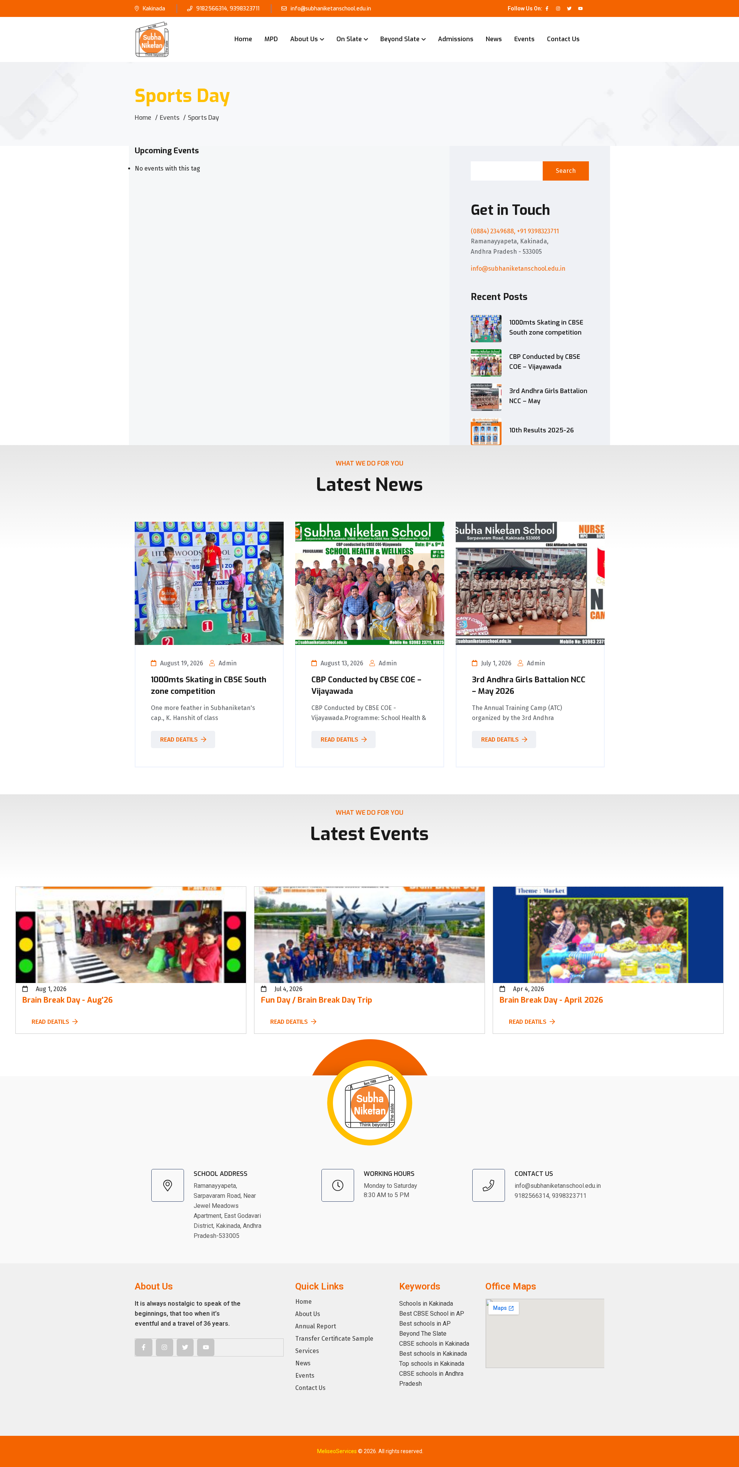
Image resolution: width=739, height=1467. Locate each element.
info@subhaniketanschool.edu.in (331, 8)
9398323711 (244, 8)
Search (566, 170)
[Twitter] (569, 8)
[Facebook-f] (547, 8)
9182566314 (211, 8)
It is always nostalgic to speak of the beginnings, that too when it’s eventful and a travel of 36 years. (188, 1313)
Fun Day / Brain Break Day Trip (316, 1000)
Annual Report (315, 1326)
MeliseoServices (337, 1451)
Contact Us (563, 39)
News (494, 39)
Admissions (455, 39)
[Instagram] (558, 8)
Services (307, 1351)
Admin (228, 663)
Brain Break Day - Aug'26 (67, 1000)
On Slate (349, 39)
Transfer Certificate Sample (334, 1339)
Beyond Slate (400, 39)
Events (524, 39)
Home (243, 39)
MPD (271, 39)
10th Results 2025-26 (541, 430)
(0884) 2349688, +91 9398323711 (515, 231)
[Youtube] (580, 8)
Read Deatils (179, 739)
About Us (304, 39)
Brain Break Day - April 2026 (551, 1000)
